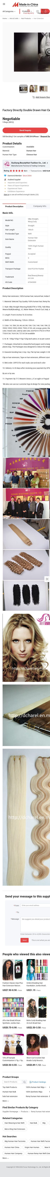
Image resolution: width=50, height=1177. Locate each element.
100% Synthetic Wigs (34, 1092)
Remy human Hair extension (37, 1096)
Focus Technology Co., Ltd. (32, 1167)
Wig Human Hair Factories (15, 1141)
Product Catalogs (39, 1082)
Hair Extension (39, 18)
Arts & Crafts (14, 18)
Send (25, 940)
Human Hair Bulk (9, 1092)
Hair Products (26, 18)
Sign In (6, 194)
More (5, 1158)
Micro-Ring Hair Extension (15, 1129)
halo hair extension (10, 1096)
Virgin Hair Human (32, 1147)
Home (5, 18)
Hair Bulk (33, 1123)
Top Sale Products (10, 1087)
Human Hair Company (13, 1153)
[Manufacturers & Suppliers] (25, 4)
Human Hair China (12, 1147)
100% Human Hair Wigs (35, 1087)
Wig (43, 1123)
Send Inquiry (25, 130)
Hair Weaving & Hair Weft (14, 1123)
